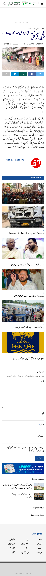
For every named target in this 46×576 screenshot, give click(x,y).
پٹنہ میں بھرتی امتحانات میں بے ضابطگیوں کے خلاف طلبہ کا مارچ (29, 327)
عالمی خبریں (12, 539)
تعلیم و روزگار (25, 543)
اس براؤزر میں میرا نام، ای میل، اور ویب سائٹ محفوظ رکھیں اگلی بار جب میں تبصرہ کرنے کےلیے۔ (25, 449)
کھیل (13, 552)
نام (42, 413)
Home (42, 28)
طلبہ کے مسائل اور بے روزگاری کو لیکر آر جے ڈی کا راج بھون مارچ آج (27, 265)
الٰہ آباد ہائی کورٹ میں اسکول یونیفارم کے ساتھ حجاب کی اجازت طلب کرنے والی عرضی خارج (18, 486)
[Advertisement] (23, 13)
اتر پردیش (39, 543)
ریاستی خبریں (34, 28)
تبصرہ (42, 381)
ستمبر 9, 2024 (11, 44)
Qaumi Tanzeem (35, 44)
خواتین (27, 548)
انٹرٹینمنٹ (39, 552)
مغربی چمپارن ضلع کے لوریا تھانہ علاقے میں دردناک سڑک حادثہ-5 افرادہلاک (26, 233)
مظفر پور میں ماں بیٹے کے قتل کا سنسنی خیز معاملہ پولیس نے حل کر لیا (28, 359)
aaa (40, 539)
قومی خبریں (12, 548)
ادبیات (40, 548)
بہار (29, 28)
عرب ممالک (11, 543)
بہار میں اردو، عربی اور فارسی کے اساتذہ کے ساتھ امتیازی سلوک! (28, 296)
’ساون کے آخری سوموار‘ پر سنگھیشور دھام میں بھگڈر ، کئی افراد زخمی (26, 199)
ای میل (41, 424)
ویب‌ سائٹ (41, 436)
